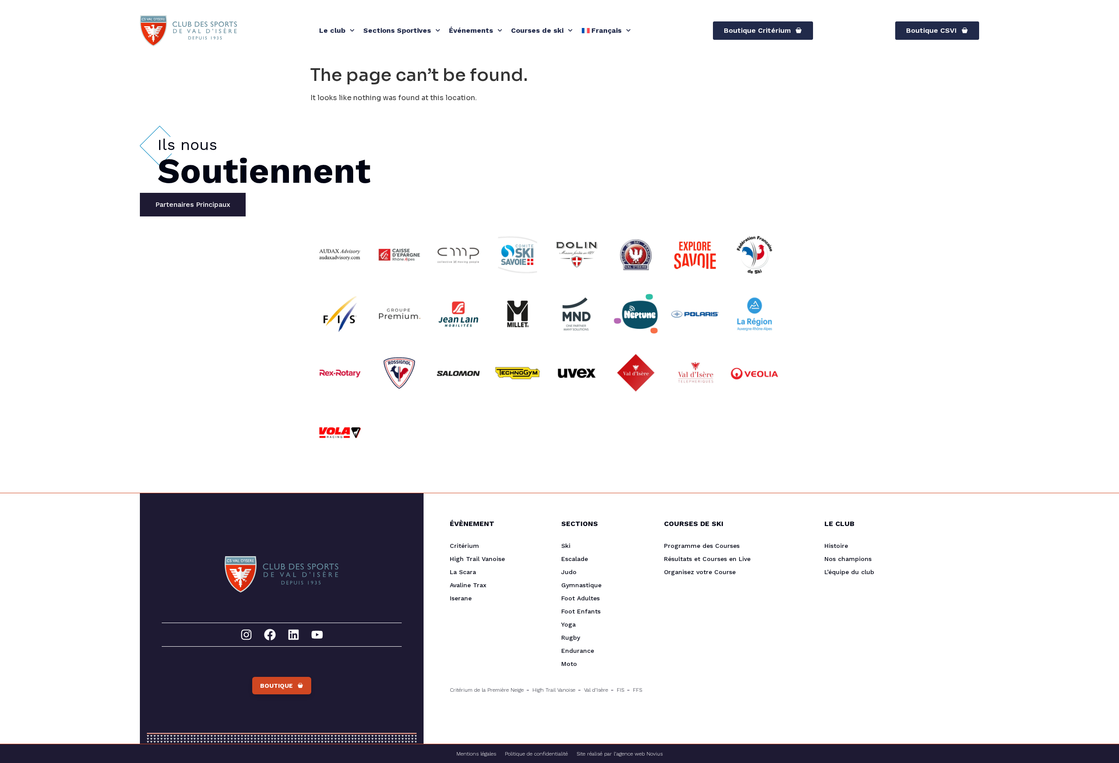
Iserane (461, 598)
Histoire (836, 545)
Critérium (464, 545)
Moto (569, 663)
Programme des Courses (702, 545)
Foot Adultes (580, 598)
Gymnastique (581, 585)
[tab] (193, 204)
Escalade (574, 558)
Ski (565, 545)
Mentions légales (476, 754)
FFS (637, 690)
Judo (569, 571)
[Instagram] (246, 635)
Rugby (570, 637)
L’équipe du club (849, 571)
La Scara (463, 571)
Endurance (577, 650)
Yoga (568, 624)
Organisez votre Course (700, 571)
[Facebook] (270, 635)
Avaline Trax (468, 585)
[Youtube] (317, 635)
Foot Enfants (581, 611)
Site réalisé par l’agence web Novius (620, 754)
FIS (620, 690)
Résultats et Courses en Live (707, 558)
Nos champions (848, 558)
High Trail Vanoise (477, 558)
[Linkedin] (293, 635)
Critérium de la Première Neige (487, 690)
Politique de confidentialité (536, 754)
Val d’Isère (596, 690)
